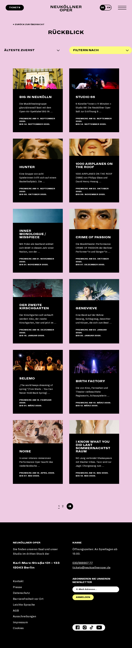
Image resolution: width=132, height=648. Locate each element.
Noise (25, 451)
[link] (38, 100)
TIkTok (91, 627)
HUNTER (27, 167)
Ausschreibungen (24, 616)
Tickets (14, 7)
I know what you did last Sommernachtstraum (93, 446)
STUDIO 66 (85, 97)
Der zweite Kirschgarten (34, 306)
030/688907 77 (82, 562)
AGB (16, 610)
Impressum (20, 622)
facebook (78, 627)
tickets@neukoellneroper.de (91, 567)
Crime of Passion (93, 237)
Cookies (18, 628)
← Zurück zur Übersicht (28, 24)
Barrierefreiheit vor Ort (28, 598)
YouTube (99, 627)
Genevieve (86, 308)
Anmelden (83, 597)
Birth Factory (90, 381)
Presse (17, 587)
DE (102, 7)
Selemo (27, 378)
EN (108, 7)
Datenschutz (21, 593)
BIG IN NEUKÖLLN (35, 97)
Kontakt (18, 581)
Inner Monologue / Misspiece (32, 234)
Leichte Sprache (24, 604)
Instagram (85, 627)
